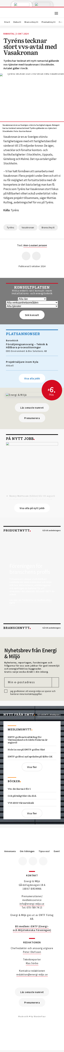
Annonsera (10, 851)
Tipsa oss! (44, 851)
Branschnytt (31, 22)
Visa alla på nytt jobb (32, 508)
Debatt (17, 22)
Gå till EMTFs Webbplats (49, 714)
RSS (43, 861)
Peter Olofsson (32, 952)
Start (7, 22)
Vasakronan (28, 227)
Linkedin (33, 861)
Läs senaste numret (32, 407)
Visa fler (32, 767)
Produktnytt (49, 22)
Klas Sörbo (32, 963)
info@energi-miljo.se (32, 903)
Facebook (22, 861)
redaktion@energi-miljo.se (32, 974)
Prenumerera (32, 418)
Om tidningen (27, 851)
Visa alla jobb (32, 378)
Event (57, 851)
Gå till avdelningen (51, 530)
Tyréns (10, 227)
